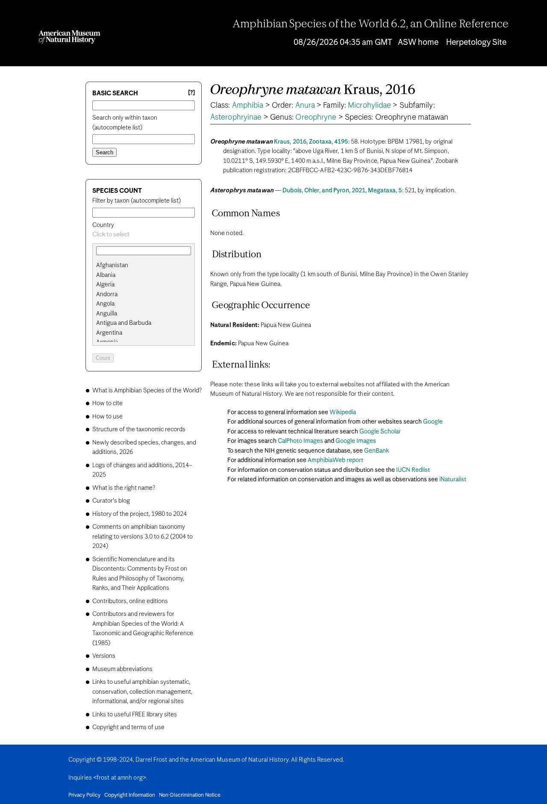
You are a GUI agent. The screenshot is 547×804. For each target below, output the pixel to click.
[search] (143, 275)
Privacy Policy (84, 795)
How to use (107, 417)
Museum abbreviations (122, 669)
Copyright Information (129, 795)
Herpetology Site (476, 42)
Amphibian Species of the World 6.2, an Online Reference (370, 24)
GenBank (376, 451)
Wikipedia (342, 412)
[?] (191, 93)
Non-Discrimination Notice (190, 795)
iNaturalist (452, 480)
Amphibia (248, 105)
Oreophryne (315, 117)
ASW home (418, 42)
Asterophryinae (236, 117)
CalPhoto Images (300, 441)
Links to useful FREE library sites (134, 715)
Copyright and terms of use (128, 727)
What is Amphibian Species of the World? (147, 391)
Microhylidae (369, 105)
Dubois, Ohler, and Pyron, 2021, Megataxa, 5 (342, 191)
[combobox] (143, 235)
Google (433, 422)
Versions (103, 656)
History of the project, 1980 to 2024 (139, 514)
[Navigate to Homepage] (69, 37)
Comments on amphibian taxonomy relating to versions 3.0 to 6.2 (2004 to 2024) (142, 536)
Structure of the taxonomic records (138, 430)
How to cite (107, 403)
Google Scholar (380, 432)
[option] (147, 266)
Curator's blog (111, 501)
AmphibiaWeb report (335, 460)
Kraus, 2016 (312, 90)
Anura (305, 105)
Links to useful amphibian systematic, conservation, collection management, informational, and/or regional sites (142, 691)
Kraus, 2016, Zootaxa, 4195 (311, 142)
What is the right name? (123, 488)
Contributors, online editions (130, 601)
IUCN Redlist (413, 470)
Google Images (355, 441)
